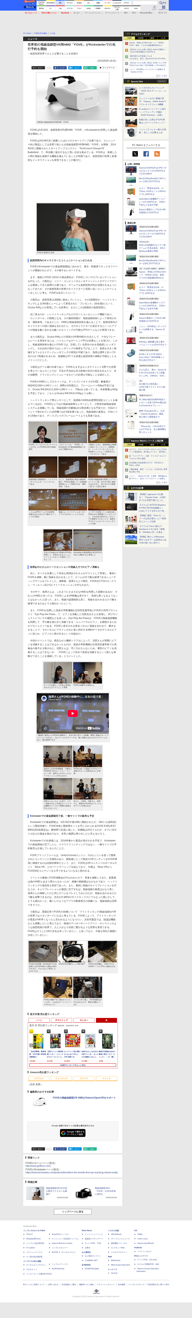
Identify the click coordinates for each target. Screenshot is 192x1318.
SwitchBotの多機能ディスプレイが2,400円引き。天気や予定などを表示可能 (152, 202)
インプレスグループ (136, 1284)
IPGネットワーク (141, 1256)
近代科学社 (86, 1265)
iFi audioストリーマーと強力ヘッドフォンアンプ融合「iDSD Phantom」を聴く (152, 112)
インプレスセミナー (60, 1248)
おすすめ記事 (137, 488)
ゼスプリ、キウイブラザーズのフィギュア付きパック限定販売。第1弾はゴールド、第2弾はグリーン (148, 452)
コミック (106, 1078)
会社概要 (121, 1284)
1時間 (129, 38)
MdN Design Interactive (120, 1265)
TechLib (114, 1273)
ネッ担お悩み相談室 (34, 1257)
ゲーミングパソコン (93, 13)
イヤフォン (39, 1078)
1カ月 (163, 38)
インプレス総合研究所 (35, 1243)
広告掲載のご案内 (69, 1284)
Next (113, 1045)
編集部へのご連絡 (86, 1284)
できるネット (31, 1269)
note (92, 68)
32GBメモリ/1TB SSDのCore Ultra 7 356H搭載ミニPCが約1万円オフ (152, 357)
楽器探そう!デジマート (94, 1239)
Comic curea (142, 1239)
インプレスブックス (60, 1264)
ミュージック (61, 1078)
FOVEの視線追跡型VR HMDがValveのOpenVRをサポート (84, 1097)
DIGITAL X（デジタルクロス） (64, 1252)
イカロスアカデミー (119, 1252)
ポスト (40, 68)
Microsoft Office (146, 13)
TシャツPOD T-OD (93, 1243)
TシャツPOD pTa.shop (147, 1260)
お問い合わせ (53, 1284)
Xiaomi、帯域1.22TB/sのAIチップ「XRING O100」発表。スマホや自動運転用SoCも (152, 275)
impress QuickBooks (145, 1243)
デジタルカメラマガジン (36, 1265)
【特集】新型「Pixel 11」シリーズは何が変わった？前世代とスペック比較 (152, 518)
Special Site (137, 81)
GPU (126, 13)
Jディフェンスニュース (120, 1239)
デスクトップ (61, 1020)
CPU (134, 13)
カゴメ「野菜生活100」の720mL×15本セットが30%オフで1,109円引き (152, 191)
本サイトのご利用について (34, 1284)
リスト (48, 68)
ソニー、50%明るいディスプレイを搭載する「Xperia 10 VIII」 (152, 329)
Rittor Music (87, 1230)
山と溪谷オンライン (93, 1256)
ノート (39, 1020)
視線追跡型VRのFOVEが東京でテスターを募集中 (56, 1191)
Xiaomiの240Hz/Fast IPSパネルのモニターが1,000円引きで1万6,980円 (152, 171)
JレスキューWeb (118, 1248)
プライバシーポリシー (106, 1284)
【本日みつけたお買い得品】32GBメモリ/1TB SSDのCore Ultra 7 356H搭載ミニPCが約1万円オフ (148, 65)
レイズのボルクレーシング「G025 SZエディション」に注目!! (152, 91)
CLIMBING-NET (91, 1260)
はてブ (77, 68)
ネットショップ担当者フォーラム (65, 1239)
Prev (31, 1045)
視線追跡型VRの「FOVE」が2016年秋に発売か (105, 1191)
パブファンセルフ (144, 1251)
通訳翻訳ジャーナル (119, 1243)
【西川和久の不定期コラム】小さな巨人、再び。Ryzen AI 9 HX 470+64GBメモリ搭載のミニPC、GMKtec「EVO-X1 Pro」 (148, 58)
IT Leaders (30, 1248)
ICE (135, 1230)
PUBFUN (138, 1248)
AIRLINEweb (116, 1234)
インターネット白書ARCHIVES (39, 1274)
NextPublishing (58, 1269)
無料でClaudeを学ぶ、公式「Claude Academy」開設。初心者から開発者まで (152, 414)
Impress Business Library (62, 1243)
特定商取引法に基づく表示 (158, 1284)
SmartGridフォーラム (60, 1234)
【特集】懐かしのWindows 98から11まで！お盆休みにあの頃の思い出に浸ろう (152, 540)
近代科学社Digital (92, 1269)
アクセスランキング (140, 34)
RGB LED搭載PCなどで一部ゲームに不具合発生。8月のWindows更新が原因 (152, 248)
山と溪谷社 (86, 1252)
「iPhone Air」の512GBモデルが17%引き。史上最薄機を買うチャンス (152, 429)
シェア (62, 68)
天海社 (140, 1234)
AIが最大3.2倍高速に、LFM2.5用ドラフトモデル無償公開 (152, 387)
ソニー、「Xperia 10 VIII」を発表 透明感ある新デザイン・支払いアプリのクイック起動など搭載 (148, 478)
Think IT (29, 1234)
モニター (77, 13)
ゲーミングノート (112, 13)
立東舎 (87, 1248)
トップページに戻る (73, 1211)
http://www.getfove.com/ (38, 1166)
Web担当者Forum (33, 1239)
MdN (110, 1257)
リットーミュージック (94, 1234)
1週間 (152, 38)
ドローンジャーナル (34, 1252)
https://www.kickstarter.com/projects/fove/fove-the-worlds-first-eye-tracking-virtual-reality (72, 1172)
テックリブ (112, 1269)
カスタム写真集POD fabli (148, 1264)
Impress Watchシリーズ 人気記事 (147, 441)
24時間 (140, 38)
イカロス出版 (113, 1230)
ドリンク (84, 1078)
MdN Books (115, 1260)
